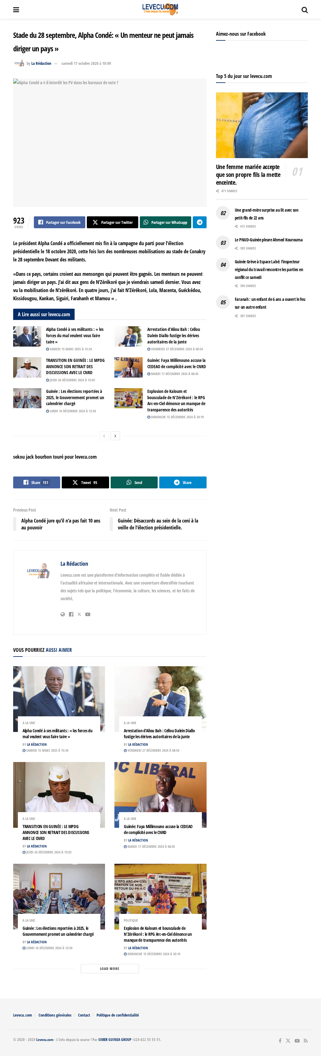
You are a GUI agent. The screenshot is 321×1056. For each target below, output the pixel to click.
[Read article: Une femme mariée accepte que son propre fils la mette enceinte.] (262, 125)
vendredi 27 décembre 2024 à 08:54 (176, 349)
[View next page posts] (115, 435)
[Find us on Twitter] (288, 1040)
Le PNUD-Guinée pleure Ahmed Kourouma (269, 240)
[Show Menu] (16, 9)
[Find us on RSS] (306, 1040)
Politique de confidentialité (118, 1015)
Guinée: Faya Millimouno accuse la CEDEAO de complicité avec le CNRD (176, 363)
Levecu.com (22, 1015)
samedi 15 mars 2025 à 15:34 (70, 349)
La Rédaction (41, 63)
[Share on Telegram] (200, 222)
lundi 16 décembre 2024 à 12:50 (72, 411)
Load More (109, 968)
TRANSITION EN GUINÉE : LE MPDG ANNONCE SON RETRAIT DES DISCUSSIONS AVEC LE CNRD (75, 366)
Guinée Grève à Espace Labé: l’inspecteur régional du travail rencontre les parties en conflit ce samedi (269, 269)
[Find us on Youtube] (297, 1040)
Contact (84, 1015)
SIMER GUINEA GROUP (114, 1039)
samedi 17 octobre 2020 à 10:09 (86, 63)
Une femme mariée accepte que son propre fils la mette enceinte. (248, 174)
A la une (29, 722)
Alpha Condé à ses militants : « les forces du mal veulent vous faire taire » (74, 335)
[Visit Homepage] (160, 9)
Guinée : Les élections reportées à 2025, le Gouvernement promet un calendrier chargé (75, 397)
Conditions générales (55, 1015)
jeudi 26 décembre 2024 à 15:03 (72, 380)
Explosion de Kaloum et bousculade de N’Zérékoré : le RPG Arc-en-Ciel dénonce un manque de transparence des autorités (176, 400)
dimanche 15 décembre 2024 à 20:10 (177, 417)
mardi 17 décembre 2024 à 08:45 (174, 373)
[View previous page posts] (104, 435)
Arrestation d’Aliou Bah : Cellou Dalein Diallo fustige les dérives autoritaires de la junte (173, 335)
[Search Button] (305, 9)
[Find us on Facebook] (280, 1040)
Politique (131, 920)
